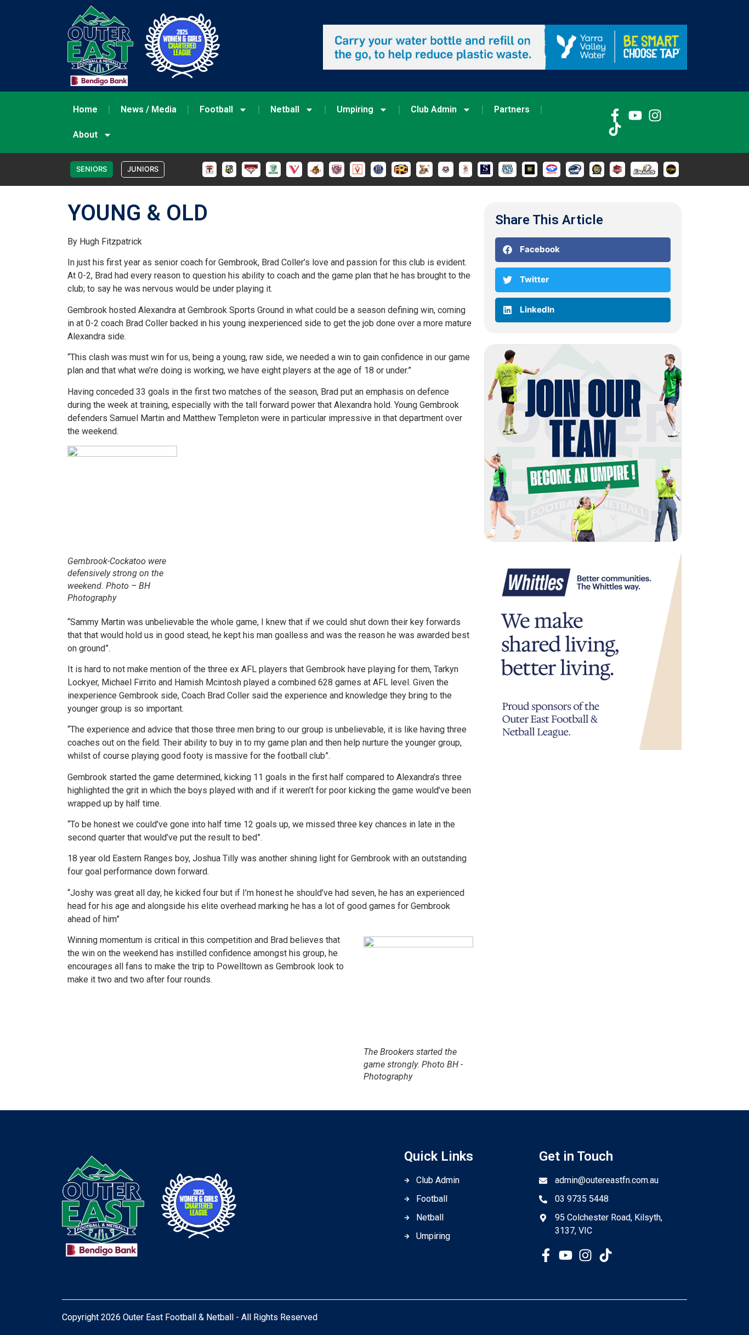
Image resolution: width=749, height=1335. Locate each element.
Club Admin (434, 109)
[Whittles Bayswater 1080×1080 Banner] (583, 746)
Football (216, 109)
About (85, 134)
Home (85, 109)
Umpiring (355, 109)
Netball (284, 109)
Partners (512, 109)
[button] (583, 249)
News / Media (149, 109)
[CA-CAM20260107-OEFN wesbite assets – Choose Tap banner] (505, 66)
